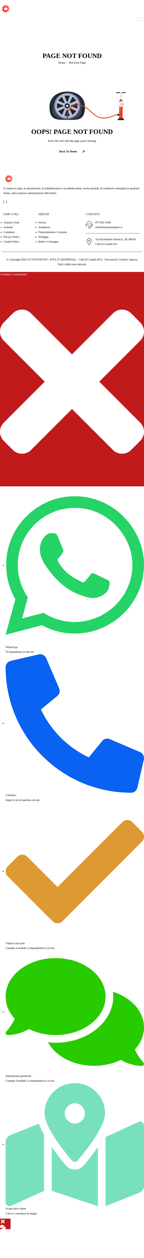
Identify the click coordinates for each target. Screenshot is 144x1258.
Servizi (42, 222)
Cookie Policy (11, 241)
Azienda (8, 227)
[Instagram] (6, 202)
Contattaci (9, 232)
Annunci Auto (11, 222)
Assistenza (44, 227)
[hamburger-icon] (140, 19)
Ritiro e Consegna (48, 241)
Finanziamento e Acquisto (52, 232)
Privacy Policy (12, 236)
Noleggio (43, 236)
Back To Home (68, 151)
